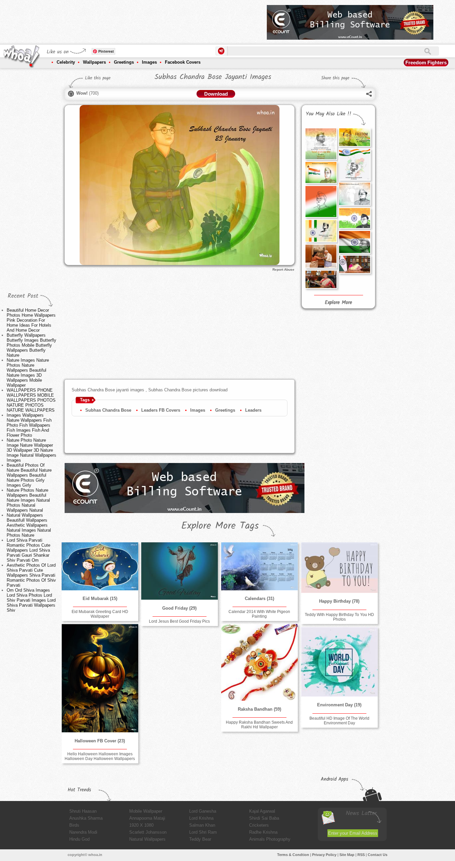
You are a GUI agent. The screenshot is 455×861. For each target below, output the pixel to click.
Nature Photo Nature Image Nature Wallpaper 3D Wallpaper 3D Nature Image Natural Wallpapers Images (31, 450)
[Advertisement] (140, 20)
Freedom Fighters (426, 62)
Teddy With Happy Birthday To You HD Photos (339, 617)
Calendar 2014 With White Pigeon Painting (259, 614)
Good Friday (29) (179, 608)
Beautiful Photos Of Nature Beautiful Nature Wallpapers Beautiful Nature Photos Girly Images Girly (29, 475)
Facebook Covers (183, 62)
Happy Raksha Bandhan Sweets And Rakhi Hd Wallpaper (259, 724)
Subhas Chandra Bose (108, 410)
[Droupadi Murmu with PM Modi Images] (320, 256)
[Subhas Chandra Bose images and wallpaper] (320, 143)
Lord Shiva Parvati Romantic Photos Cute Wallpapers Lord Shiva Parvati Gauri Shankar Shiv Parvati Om (28, 550)
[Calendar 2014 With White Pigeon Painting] (259, 566)
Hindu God (79, 839)
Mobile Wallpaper (145, 811)
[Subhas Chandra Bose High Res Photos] (320, 201)
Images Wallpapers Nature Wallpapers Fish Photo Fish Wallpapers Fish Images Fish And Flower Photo (29, 425)
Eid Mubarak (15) (100, 598)
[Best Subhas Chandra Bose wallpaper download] (320, 231)
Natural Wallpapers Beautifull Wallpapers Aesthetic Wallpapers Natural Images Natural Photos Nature (29, 525)
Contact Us (377, 855)
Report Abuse (283, 269)
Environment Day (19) (339, 704)
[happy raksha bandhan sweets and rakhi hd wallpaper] (259, 662)
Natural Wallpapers (147, 839)
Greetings (124, 62)
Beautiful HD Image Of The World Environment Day (339, 720)
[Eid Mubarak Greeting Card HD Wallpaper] (100, 566)
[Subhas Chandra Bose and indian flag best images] (354, 218)
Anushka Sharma (86, 818)
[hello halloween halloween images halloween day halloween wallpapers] (100, 678)
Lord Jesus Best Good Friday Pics (179, 621)
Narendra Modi (83, 832)
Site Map (346, 855)
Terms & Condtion (293, 855)
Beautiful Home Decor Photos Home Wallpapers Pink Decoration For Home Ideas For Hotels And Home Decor (31, 320)
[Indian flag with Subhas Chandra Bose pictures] (354, 164)
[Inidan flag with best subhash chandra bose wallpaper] (354, 242)
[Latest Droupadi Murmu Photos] (320, 279)
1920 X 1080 (141, 825)
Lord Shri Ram (203, 832)
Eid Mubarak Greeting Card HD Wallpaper (100, 614)
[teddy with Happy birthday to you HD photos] (339, 567)
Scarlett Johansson (148, 832)
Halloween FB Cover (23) (100, 740)
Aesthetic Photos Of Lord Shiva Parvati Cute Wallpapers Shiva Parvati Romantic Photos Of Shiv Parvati (31, 575)
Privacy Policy (324, 855)
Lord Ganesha (202, 811)
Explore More (338, 303)
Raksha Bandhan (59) (259, 709)
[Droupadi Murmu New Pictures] (354, 264)
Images (149, 62)
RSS (361, 855)
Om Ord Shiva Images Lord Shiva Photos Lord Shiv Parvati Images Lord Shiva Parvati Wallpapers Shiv (31, 600)
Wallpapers (94, 62)
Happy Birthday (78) (339, 601)
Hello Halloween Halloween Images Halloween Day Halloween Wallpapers (100, 756)
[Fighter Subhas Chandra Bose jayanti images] (354, 137)
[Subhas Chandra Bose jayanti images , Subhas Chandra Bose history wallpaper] (354, 194)
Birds (74, 825)
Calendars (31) (259, 598)
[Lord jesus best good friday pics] (179, 571)
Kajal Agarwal (262, 811)
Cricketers (259, 825)
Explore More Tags (220, 526)
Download (216, 94)
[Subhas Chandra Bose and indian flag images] (320, 172)
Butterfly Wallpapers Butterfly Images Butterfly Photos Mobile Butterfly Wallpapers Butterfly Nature (31, 345)
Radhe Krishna (263, 832)
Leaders (253, 410)
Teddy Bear (200, 839)
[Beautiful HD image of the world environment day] (339, 662)
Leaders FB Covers (160, 410)
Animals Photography (269, 839)
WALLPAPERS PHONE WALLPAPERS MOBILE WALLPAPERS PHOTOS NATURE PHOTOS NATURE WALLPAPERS (31, 400)
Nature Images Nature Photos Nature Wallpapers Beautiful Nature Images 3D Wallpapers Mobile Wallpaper (28, 373)
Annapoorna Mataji (147, 818)
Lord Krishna (201, 818)
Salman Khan (202, 825)
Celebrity (66, 62)
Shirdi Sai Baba (264, 818)
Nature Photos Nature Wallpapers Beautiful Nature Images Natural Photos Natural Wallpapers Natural (28, 500)
